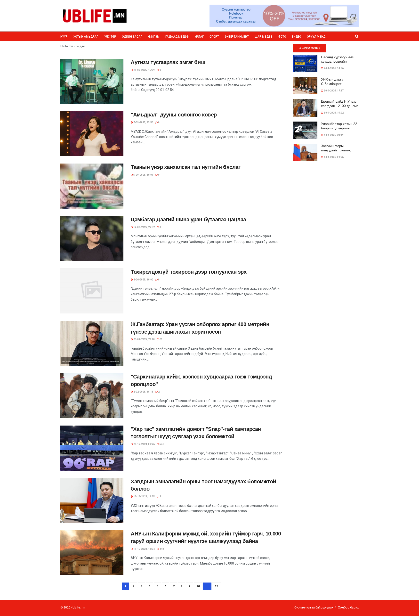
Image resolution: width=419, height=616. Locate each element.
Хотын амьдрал (85, 36)
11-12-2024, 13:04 (144, 549)
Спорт (214, 36)
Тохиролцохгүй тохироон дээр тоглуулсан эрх (189, 272)
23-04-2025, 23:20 (144, 339)
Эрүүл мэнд (316, 36)
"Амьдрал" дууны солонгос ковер (174, 115)
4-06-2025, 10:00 (143, 279)
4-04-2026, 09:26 (333, 157)
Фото (282, 36)
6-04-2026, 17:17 (333, 90)
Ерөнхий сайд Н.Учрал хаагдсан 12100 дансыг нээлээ (339, 105)
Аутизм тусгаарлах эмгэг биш (168, 62)
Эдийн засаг (132, 36)
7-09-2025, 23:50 (143, 122)
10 (198, 586)
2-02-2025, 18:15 (143, 391)
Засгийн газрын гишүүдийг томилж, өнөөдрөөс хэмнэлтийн (339, 150)
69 (160, 339)
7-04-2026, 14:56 (333, 68)
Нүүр (64, 36)
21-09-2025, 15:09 (144, 70)
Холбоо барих (348, 607)
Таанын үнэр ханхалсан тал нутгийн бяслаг (185, 167)
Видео (296, 36)
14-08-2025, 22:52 (144, 227)
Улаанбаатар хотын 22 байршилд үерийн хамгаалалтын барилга (339, 128)
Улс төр (110, 36)
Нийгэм (154, 36)
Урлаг (199, 36)
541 (161, 444)
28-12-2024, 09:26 (144, 444)
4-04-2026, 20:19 (333, 135)
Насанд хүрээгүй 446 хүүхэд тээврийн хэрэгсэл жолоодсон (337, 61)
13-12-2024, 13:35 (144, 496)
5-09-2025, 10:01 (143, 174)
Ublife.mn (79, 607)
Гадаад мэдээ (177, 36)
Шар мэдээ (264, 36)
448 (161, 549)
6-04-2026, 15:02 (333, 112)
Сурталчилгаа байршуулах (313, 607)
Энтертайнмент (237, 36)
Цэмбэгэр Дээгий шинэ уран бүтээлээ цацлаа (188, 219)
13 (216, 586)
